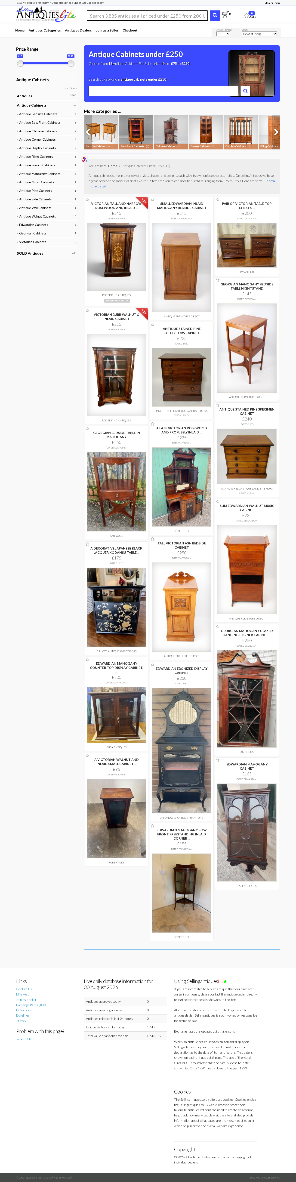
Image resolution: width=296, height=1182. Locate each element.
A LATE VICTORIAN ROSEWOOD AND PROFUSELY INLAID (181, 430)
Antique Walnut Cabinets (37, 216)
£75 (174, 63)
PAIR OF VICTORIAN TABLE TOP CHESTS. (247, 206)
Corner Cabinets (201, 146)
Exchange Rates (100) (31, 1005)
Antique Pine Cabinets (35, 191)
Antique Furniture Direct (182, 316)
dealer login (272, 3)
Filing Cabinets (269, 146)
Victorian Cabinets (32, 242)
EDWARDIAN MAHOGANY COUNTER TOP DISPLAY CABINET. (116, 667)
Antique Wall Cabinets (35, 208)
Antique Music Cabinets (36, 182)
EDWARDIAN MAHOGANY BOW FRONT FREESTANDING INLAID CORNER (182, 834)
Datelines (23, 1015)
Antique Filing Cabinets (35, 156)
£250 (185, 63)
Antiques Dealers (78, 30)
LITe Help (22, 994)
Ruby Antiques (247, 271)
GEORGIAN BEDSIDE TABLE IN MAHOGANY (116, 435)
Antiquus (116, 535)
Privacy (21, 1021)
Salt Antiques (246, 885)
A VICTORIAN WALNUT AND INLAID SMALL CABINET (116, 762)
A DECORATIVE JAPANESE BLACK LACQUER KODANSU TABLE (116, 550)
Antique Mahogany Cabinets (39, 174)
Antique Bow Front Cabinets (39, 122)
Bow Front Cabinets (133, 146)
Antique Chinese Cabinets (38, 131)
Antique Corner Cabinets (37, 139)
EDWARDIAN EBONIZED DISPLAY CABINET (181, 671)
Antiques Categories (45, 30)
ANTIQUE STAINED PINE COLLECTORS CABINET (182, 331)
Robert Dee (182, 530)
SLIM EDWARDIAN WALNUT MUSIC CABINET (247, 508)
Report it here (26, 1039)
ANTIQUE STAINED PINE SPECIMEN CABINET (246, 411)
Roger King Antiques (116, 295)
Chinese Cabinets (166, 146)
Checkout (130, 30)
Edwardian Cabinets (33, 225)
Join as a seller (26, 1000)
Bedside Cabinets (96, 146)
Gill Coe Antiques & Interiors (116, 651)
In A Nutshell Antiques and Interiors (181, 410)
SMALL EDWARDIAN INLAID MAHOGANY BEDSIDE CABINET (182, 206)
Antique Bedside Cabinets (37, 114)
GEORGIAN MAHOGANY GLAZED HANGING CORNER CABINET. (247, 633)
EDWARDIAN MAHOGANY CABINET (247, 766)
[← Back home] (45, 13)
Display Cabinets (235, 146)
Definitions (24, 1010)
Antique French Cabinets (37, 165)
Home (20, 30)
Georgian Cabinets (32, 233)
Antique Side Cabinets (35, 199)
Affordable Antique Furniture (181, 817)
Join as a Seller (107, 30)
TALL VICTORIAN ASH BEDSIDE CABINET (181, 545)
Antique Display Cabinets (37, 148)
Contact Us (24, 989)
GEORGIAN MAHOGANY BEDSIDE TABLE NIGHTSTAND (247, 286)
